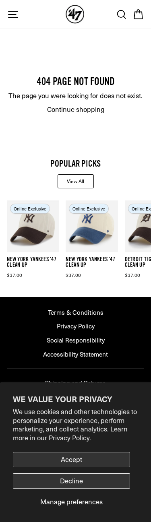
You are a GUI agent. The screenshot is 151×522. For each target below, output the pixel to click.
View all (75, 181)
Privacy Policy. (70, 438)
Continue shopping (75, 109)
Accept (71, 459)
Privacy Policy (76, 325)
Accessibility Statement (75, 354)
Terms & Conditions (75, 312)
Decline (71, 481)
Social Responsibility (76, 340)
